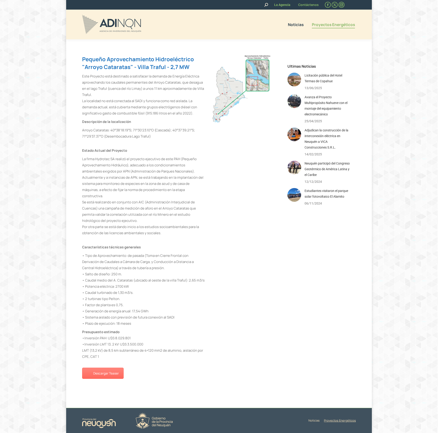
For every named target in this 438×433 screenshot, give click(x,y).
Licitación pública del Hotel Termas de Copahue (323, 78)
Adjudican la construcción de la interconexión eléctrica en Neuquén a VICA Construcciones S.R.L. (326, 138)
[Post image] (294, 79)
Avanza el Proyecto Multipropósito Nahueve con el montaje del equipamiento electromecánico (326, 105)
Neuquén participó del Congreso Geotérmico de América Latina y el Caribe (327, 169)
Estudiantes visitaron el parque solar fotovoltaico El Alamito (326, 193)
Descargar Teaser (106, 373)
